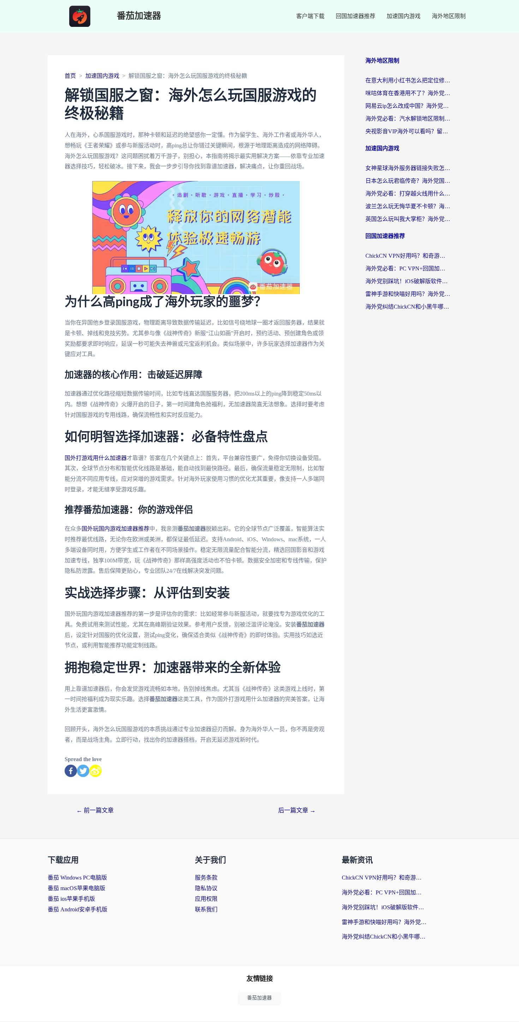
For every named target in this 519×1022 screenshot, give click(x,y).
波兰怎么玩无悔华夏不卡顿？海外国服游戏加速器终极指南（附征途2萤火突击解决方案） (407, 206)
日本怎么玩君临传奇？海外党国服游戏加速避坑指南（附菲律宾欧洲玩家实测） (407, 181)
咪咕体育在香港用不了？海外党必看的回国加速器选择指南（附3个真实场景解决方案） (407, 93)
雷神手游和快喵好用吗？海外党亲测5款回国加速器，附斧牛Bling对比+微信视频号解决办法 (407, 294)
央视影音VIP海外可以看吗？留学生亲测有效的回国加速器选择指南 (407, 131)
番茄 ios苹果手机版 (71, 899)
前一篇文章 (95, 810)
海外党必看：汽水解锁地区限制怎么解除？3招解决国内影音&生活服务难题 (407, 119)
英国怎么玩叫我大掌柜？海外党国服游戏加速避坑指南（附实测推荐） (407, 219)
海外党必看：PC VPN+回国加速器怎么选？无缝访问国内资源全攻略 (407, 268)
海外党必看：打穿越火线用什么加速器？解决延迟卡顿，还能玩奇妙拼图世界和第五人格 (407, 194)
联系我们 (206, 909)
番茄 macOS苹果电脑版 (76, 888)
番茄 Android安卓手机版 (77, 909)
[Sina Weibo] (95, 771)
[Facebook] (71, 771)
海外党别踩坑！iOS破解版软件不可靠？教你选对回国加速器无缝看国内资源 (407, 281)
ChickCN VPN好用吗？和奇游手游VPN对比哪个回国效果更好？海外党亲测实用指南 (407, 256)
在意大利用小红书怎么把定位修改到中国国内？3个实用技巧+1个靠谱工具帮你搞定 (407, 80)
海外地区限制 (449, 16)
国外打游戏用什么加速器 (96, 458)
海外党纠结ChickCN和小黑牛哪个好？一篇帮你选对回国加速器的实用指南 (407, 307)
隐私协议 (206, 888)
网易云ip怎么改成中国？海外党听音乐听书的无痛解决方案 (407, 106)
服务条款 (206, 878)
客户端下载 (310, 16)
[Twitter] (83, 771)
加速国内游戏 (403, 16)
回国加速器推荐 (355, 16)
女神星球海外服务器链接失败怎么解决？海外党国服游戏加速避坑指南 (407, 168)
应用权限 (206, 899)
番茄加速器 (139, 16)
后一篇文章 (297, 810)
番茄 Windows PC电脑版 (77, 878)
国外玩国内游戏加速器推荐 (115, 529)
